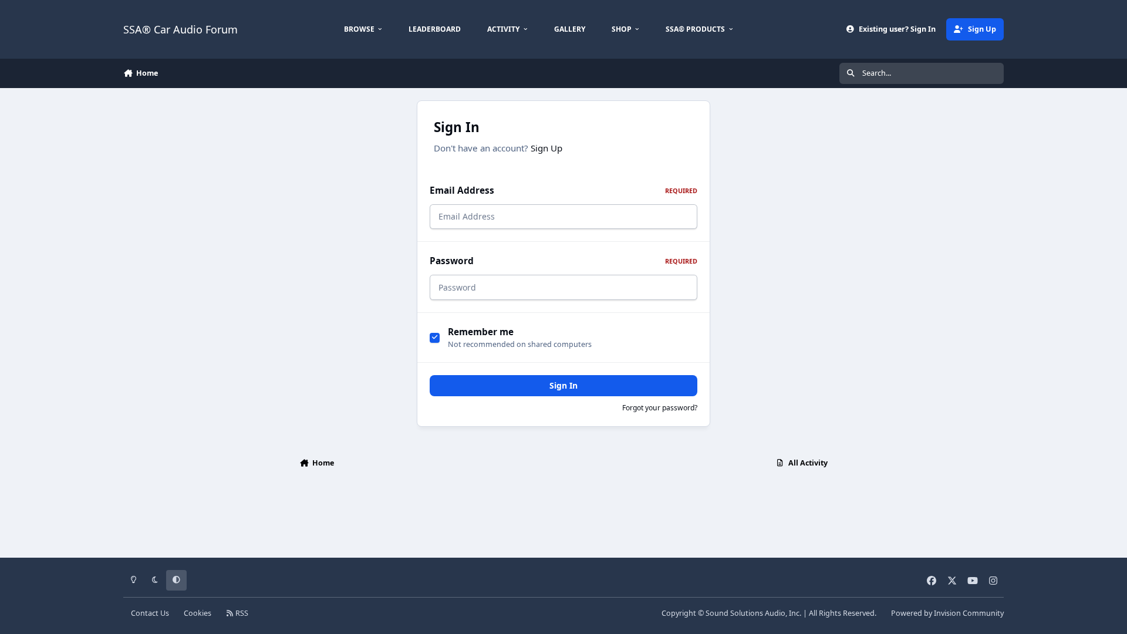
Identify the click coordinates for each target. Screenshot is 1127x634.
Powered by (947, 613)
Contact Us (150, 613)
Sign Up (546, 148)
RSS (241, 613)
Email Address (563, 190)
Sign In (563, 385)
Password (563, 261)
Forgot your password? (659, 408)
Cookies (197, 613)
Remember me (481, 332)
